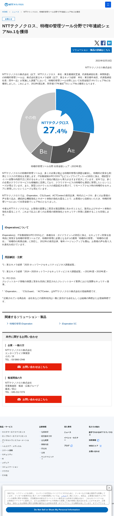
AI (3, 458)
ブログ (66, 445)
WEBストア (94, 445)
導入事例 (67, 426)
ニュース (15, 12)
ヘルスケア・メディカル (12, 446)
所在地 (44, 448)
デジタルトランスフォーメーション (15, 441)
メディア (5, 463)
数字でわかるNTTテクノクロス (100, 433)
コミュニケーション (10, 467)
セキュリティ (7, 454)
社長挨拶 (44, 432)
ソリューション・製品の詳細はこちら (91, 50)
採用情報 (92, 440)
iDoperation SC (69, 323)
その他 (4, 475)
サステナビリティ (47, 457)
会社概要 (44, 440)
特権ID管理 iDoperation (21, 323)
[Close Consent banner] (109, 487)
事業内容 (44, 444)
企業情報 (42, 426)
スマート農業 (7, 450)
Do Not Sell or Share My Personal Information (57, 509)
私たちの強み (94, 426)
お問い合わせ (94, 451)
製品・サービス (6, 426)
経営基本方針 (46, 436)
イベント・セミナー (71, 438)
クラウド (5, 471)
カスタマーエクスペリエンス (13, 432)
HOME (5, 12)
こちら (63, 496)
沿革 (43, 453)
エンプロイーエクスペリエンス (14, 436)
